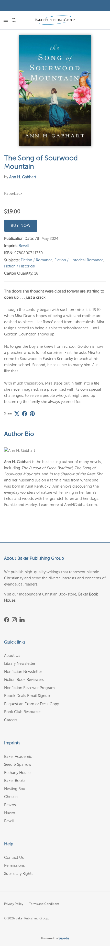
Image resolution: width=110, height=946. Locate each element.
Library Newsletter (19, 663)
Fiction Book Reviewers (24, 679)
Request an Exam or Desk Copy (31, 704)
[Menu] (5, 20)
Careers (10, 720)
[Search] (17, 20)
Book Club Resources (22, 712)
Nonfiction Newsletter (23, 671)
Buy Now (21, 225)
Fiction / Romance (36, 260)
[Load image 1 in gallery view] (55, 90)
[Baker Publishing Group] (55, 20)
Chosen (11, 796)
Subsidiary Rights (18, 873)
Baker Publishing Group (32, 918)
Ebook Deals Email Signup (27, 695)
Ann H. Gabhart (22, 177)
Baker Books (15, 780)
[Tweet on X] (16, 413)
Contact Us (14, 857)
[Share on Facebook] (24, 413)
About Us (12, 655)
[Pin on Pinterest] (32, 413)
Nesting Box (14, 788)
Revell (24, 245)
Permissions (14, 865)
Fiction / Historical (19, 266)
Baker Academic (18, 756)
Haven (9, 812)
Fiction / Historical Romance (78, 260)
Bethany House (17, 772)
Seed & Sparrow (17, 764)
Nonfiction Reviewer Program (29, 687)
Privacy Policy (13, 904)
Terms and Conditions (44, 904)
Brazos (10, 805)
